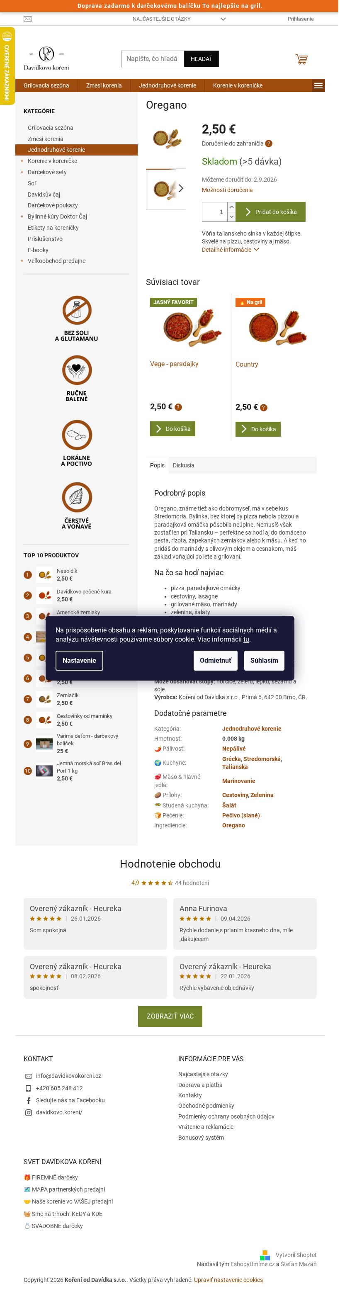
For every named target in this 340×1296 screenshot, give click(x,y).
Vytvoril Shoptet (296, 1255)
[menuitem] (46, 85)
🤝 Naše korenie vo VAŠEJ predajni (68, 1201)
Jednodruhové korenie (56, 149)
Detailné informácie (226, 249)
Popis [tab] (157, 465)
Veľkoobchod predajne (56, 261)
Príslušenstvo (45, 239)
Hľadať (201, 59)
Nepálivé (234, 748)
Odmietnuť (215, 660)
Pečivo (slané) (241, 815)
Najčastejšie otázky (162, 19)
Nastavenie (79, 660)
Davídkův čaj (44, 194)
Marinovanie (238, 781)
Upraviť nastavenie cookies (228, 1280)
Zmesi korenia (45, 139)
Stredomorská (262, 759)
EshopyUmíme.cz (253, 1264)
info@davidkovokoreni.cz (68, 1075)
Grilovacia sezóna (50, 127)
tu (246, 639)
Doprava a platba (200, 1085)
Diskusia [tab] (183, 465)
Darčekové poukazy (53, 205)
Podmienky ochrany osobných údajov (226, 1116)
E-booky (38, 250)
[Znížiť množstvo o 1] (231, 216)
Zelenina (262, 795)
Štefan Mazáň (299, 1264)
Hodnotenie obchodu (170, 864)
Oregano (233, 825)
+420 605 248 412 (59, 1088)
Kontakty (190, 1095)
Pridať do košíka (276, 212)
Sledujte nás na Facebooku (70, 1100)
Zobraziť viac (170, 1016)
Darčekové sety (47, 172)
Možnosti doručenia (227, 190)
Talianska (235, 766)
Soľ (32, 183)
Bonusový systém (201, 1137)
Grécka (231, 759)
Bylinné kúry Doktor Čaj (57, 216)
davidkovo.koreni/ (59, 1112)
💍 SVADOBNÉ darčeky (53, 1226)
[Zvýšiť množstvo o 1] (231, 207)
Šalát (229, 805)
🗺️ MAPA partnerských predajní (64, 1189)
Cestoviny (235, 795)
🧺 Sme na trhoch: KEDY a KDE (63, 1214)
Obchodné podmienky (206, 1105)
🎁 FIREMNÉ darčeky (51, 1177)
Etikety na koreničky (53, 227)
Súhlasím (264, 660)
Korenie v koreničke (52, 161)
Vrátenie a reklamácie (205, 1126)
